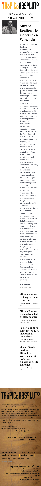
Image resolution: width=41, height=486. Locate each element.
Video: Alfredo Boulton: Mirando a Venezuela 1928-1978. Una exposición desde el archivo (29, 356)
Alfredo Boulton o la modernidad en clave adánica (29, 314)
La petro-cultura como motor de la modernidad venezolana (29, 332)
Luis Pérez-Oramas (28, 320)
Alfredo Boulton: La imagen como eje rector (29, 297)
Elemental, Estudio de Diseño (30, 480)
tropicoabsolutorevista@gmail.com (20, 431)
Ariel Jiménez (26, 303)
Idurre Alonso (26, 368)
